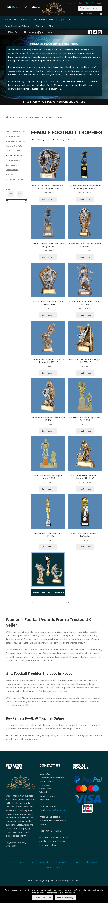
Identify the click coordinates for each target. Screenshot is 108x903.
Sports (63, 19)
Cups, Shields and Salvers (17, 26)
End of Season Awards (15, 131)
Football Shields (13, 136)
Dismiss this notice (43, 897)
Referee (9, 174)
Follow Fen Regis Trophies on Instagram (100, 32)
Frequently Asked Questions (85, 862)
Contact (48, 867)
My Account (70, 3)
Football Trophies (31, 117)
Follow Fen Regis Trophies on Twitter (95, 32)
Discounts (40, 26)
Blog (51, 26)
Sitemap (59, 867)
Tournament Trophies (15, 141)
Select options (48, 199)
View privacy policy (65, 897)
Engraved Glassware (43, 19)
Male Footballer (13, 150)
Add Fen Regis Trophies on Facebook (90, 32)
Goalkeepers (11, 165)
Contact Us (83, 3)
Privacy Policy (44, 862)
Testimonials (97, 3)
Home (8, 19)
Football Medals (13, 160)
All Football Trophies (15, 179)
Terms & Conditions (61, 862)
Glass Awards (20, 19)
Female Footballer (14, 155)
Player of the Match (14, 146)
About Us (23, 862)
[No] (104, 894)
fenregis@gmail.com (87, 735)
